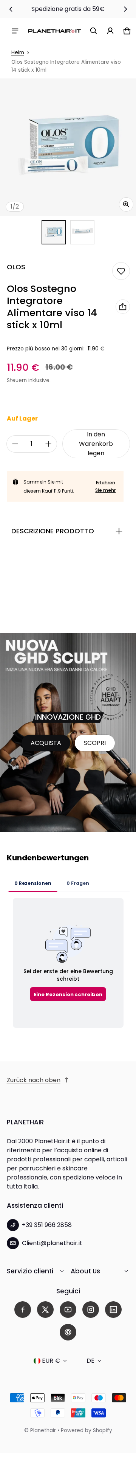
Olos (16, 267)
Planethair (43, 1430)
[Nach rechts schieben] (125, 9)
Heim (17, 52)
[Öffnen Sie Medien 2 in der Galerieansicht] (82, 232)
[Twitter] (45, 1309)
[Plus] (48, 444)
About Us (85, 1271)
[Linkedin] (113, 1309)
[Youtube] (68, 1309)
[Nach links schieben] (11, 9)
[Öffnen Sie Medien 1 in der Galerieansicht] (54, 232)
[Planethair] (54, 30)
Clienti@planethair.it (52, 1243)
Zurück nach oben (33, 1080)
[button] (93, 31)
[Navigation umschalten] (15, 31)
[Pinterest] (68, 1332)
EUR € (51, 1360)
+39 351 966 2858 (47, 1225)
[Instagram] (90, 1309)
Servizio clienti (30, 1271)
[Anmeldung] (110, 31)
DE (90, 1360)
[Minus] (15, 444)
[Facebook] (22, 1309)
